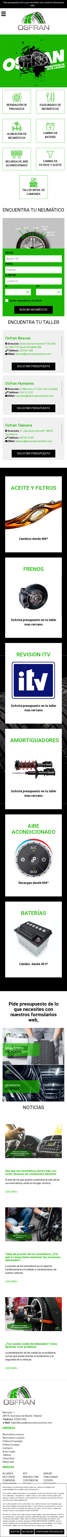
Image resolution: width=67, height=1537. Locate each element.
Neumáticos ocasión (14, 1437)
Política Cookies (11, 1444)
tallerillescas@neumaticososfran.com (31, 1422)
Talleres (7, 1455)
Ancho (9, 252)
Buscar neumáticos (33, 309)
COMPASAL (9, 1480)
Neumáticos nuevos (13, 1434)
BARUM (47, 1473)
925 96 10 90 (27, 437)
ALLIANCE (8, 1473)
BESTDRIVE (9, 1477)
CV (37, 286)
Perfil (9, 264)
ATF (25, 1473)
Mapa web (8, 1461)
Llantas (10, 275)
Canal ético (9, 1458)
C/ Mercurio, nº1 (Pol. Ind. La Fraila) (39, 389)
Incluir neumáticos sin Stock (25, 300)
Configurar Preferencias (49, 1531)
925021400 (20, 1419)
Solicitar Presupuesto (33, 366)
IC (6, 286)
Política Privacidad (12, 1441)
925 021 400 (26, 350)
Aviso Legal (9, 1451)
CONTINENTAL (31, 1480)
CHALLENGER (50, 1477)
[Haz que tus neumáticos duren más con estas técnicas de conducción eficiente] (33, 1141)
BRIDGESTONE (31, 1477)
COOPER (48, 1480)
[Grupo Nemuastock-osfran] (33, 20)
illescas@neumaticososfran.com (33, 354)
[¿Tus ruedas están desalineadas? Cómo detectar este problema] (33, 1314)
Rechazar (27, 1531)
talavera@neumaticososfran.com (34, 441)
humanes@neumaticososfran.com (35, 396)
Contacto (8, 1448)
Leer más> (11, 1191)
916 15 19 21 (27, 392)
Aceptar (15, 1531)
